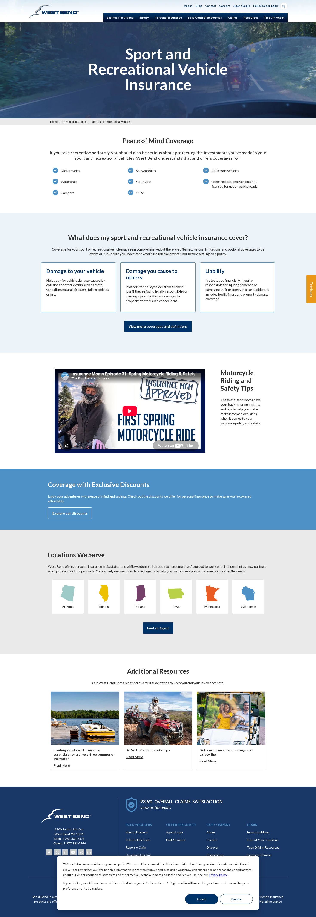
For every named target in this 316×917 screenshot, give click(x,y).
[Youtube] (73, 852)
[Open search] (284, 6)
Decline (236, 899)
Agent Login (174, 832)
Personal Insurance (74, 121)
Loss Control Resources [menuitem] (205, 17)
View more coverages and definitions (158, 326)
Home (54, 121)
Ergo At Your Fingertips (262, 840)
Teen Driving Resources (263, 847)
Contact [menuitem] (210, 6)
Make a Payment (137, 832)
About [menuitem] (188, 6)
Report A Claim (136, 847)
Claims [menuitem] (233, 17)
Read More (61, 765)
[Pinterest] (65, 852)
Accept (202, 899)
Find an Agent (158, 628)
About (211, 832)
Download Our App (139, 855)
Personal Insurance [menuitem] (168, 17)
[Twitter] (57, 852)
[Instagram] (81, 852)
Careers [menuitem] (224, 6)
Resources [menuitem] (251, 17)
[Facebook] (49, 852)
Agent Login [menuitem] (241, 6)
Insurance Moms (258, 832)
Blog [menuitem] (199, 6)
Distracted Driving (259, 855)
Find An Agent (176, 840)
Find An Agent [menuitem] (274, 17)
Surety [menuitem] (144, 17)
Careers (212, 840)
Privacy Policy (218, 875)
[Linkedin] (89, 852)
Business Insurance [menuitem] (119, 17)
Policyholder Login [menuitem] (266, 6)
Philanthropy (215, 855)
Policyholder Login (138, 840)
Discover (212, 847)
